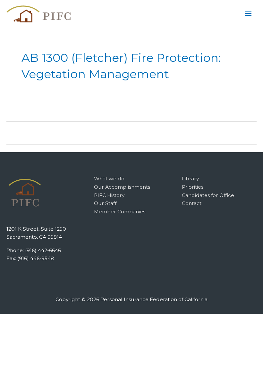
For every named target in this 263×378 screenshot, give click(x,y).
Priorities (192, 187)
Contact (191, 203)
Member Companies (119, 212)
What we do (109, 179)
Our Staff (105, 203)
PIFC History (109, 195)
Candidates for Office (208, 195)
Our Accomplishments (122, 187)
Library (190, 179)
